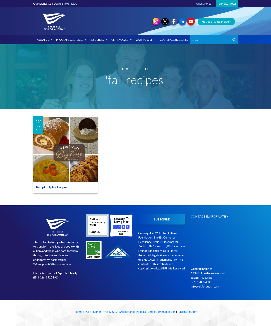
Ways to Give (144, 39)
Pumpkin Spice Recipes (51, 187)
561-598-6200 (67, 3)
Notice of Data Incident (216, 21)
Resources (97, 39)
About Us (43, 39)
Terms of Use (82, 311)
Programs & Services (69, 39)
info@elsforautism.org (205, 286)
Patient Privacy (187, 311)
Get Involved (119, 39)
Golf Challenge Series (174, 39)
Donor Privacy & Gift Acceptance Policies (119, 311)
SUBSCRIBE (162, 219)
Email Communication (162, 311)
